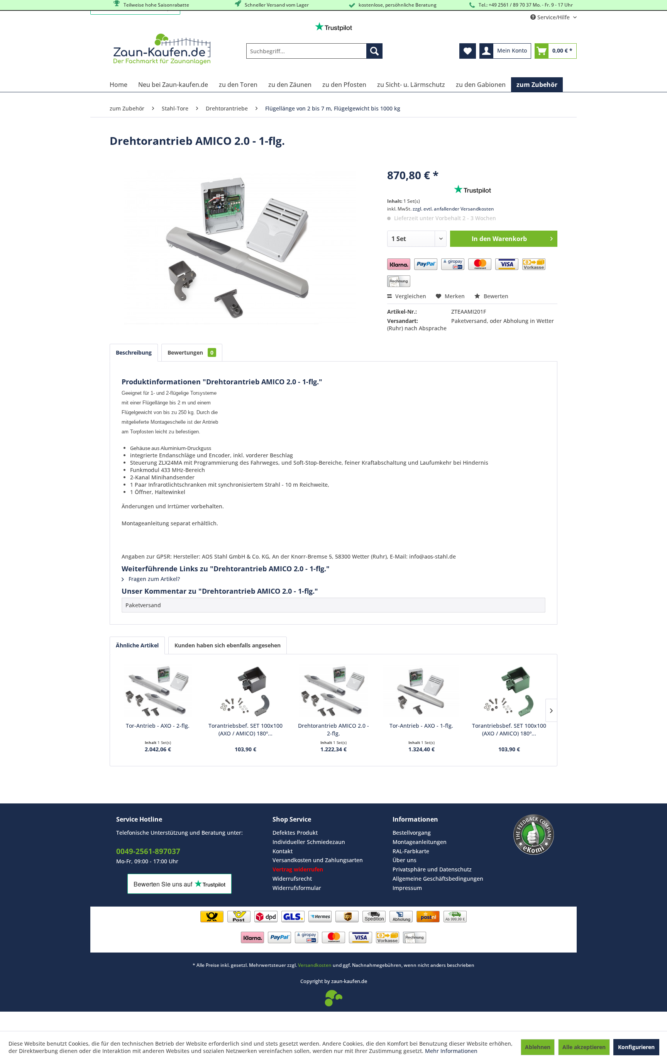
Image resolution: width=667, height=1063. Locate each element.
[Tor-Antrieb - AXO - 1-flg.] (421, 691)
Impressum (407, 887)
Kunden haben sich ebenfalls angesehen (227, 645)
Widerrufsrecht (292, 878)
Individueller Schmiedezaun (309, 842)
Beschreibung (134, 352)
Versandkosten (315, 965)
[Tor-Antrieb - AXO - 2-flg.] (158, 691)
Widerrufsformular (297, 887)
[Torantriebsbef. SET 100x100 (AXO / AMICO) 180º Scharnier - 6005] (509, 691)
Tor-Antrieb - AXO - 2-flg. (158, 725)
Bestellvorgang (412, 832)
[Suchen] (374, 51)
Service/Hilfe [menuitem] (553, 17)
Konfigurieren (636, 1047)
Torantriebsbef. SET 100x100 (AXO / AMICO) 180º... (245, 729)
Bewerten (495, 296)
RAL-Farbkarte (411, 851)
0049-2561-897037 (148, 851)
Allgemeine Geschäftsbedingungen (438, 878)
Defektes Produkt (295, 832)
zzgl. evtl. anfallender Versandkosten (453, 208)
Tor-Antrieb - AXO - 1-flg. (421, 725)
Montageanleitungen (420, 842)
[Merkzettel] (467, 51)
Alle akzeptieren (584, 1047)
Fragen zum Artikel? (153, 578)
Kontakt (283, 851)
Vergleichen (410, 296)
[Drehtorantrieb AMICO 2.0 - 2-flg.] (333, 691)
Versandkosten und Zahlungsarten (318, 860)
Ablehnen (537, 1047)
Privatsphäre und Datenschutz (432, 869)
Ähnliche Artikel (137, 645)
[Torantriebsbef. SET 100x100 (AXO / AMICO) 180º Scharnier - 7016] (246, 691)
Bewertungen (190, 352)
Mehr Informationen (451, 1051)
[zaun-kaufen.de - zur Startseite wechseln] (161, 49)
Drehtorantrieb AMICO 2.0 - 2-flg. (333, 729)
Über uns (404, 860)
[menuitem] (314, 51)
